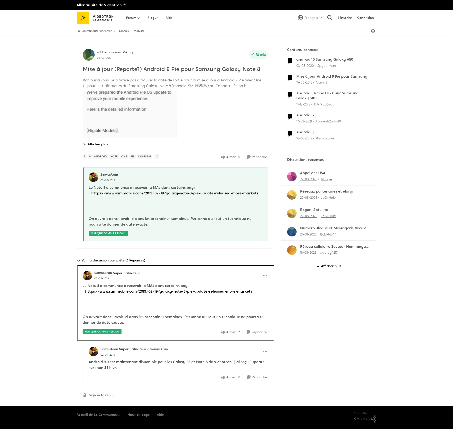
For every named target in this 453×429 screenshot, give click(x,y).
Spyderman (326, 65)
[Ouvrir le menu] (373, 31)
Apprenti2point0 (328, 121)
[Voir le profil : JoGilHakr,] (292, 195)
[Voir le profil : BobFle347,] (292, 231)
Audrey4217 (329, 252)
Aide (160, 414)
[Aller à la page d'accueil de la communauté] (97, 18)
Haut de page (139, 414)
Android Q (305, 132)
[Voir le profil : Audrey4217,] (292, 250)
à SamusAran (157, 349)
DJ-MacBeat (324, 104)
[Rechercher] (330, 18)
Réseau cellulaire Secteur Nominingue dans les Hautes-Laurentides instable (334, 246)
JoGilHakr (328, 197)
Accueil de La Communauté (99, 414)
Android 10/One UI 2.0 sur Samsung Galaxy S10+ (327, 96)
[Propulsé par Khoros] (365, 417)
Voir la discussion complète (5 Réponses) (113, 260)
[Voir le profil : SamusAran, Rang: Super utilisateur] (87, 275)
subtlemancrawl (109, 52)
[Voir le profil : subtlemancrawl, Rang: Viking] (89, 55)
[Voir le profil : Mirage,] (292, 176)
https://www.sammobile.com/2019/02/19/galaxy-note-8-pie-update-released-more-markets (174, 193)
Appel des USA (312, 173)
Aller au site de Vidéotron (99, 5)
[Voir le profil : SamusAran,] (93, 177)
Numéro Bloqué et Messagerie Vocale (333, 228)
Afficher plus (98, 144)
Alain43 (321, 82)
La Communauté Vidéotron (94, 31)
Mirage (326, 179)
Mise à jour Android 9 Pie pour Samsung (331, 76)
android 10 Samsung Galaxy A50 (324, 59)
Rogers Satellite (314, 209)
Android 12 (305, 115)
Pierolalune (325, 138)
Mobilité (139, 31)
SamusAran (109, 174)
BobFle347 (328, 234)
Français (123, 31)
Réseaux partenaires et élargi (326, 191)
